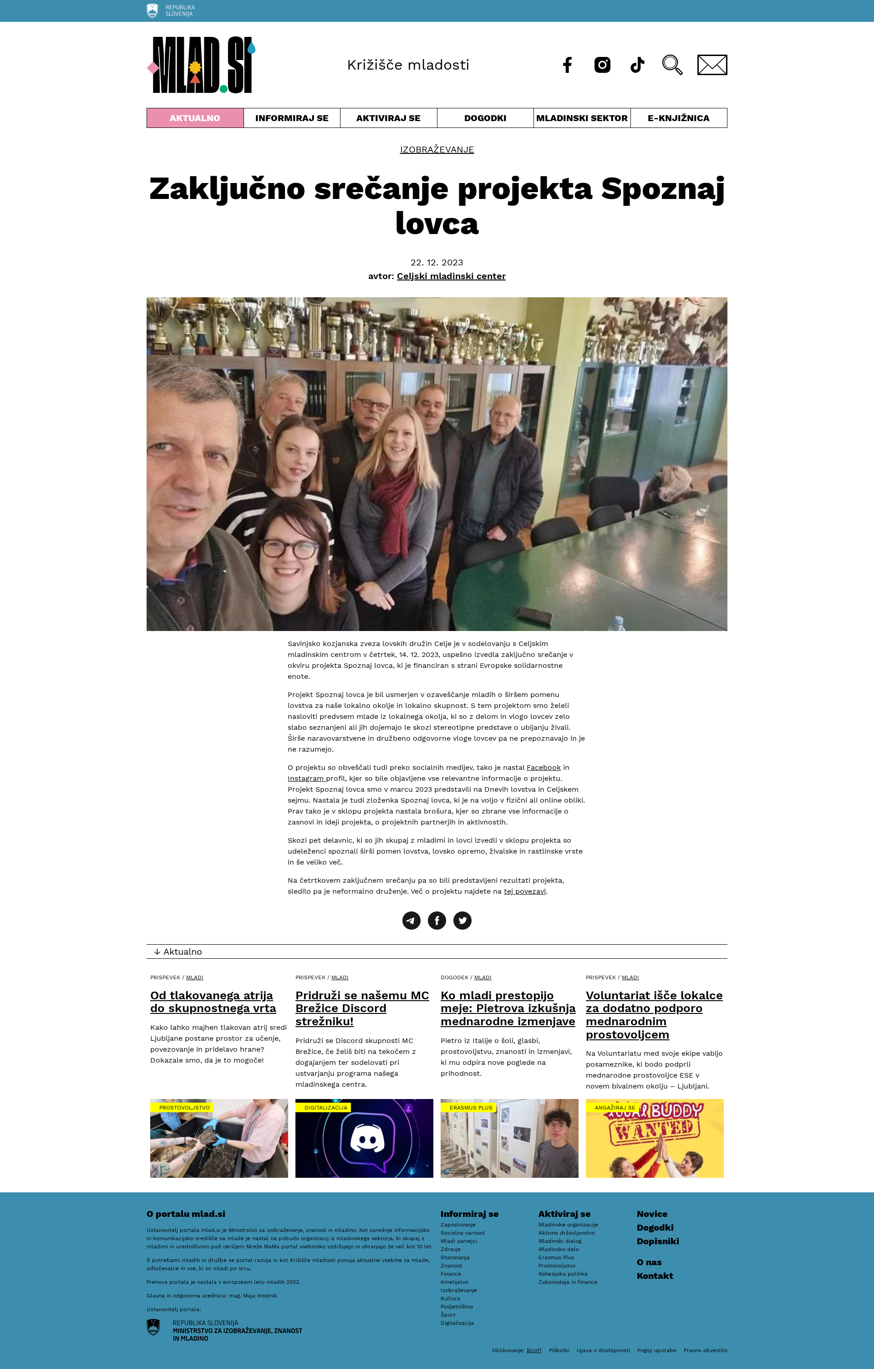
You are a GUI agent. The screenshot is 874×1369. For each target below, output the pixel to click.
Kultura (450, 1298)
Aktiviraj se (388, 119)
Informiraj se (292, 119)
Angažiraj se (615, 1107)
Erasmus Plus (471, 1107)
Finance (451, 1274)
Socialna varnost (463, 1233)
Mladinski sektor (582, 119)
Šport (448, 1315)
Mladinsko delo (559, 1249)
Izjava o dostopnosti (603, 1350)
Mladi (194, 977)
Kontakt (655, 1275)
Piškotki (559, 1350)
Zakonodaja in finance (568, 1282)
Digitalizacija (326, 1107)
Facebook (544, 767)
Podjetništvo (457, 1306)
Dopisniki (658, 1241)
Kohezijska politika (563, 1274)
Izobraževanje (437, 149)
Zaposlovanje (458, 1224)
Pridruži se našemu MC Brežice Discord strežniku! (362, 1008)
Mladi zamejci (459, 1241)
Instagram (307, 778)
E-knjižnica (679, 117)
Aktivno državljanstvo (567, 1233)
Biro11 (534, 1350)
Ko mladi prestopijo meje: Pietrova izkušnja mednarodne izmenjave (508, 1008)
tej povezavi (525, 891)
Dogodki (485, 117)
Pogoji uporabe (656, 1350)
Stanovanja (455, 1257)
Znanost (451, 1265)
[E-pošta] (712, 65)
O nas (649, 1262)
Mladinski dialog (560, 1241)
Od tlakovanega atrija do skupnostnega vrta (213, 1001)
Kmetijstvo (454, 1282)
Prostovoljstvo (184, 1107)
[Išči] (672, 65)
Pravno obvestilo (705, 1350)
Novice (652, 1213)
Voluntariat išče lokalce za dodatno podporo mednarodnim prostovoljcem (654, 1014)
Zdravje (451, 1249)
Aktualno (197, 119)
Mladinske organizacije (568, 1224)
